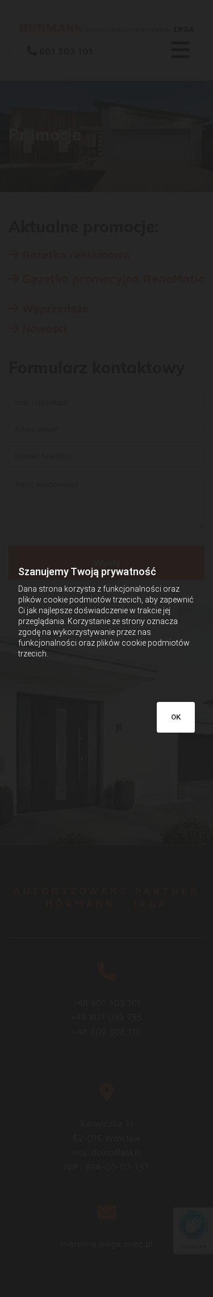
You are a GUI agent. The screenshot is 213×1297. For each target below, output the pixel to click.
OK (176, 717)
